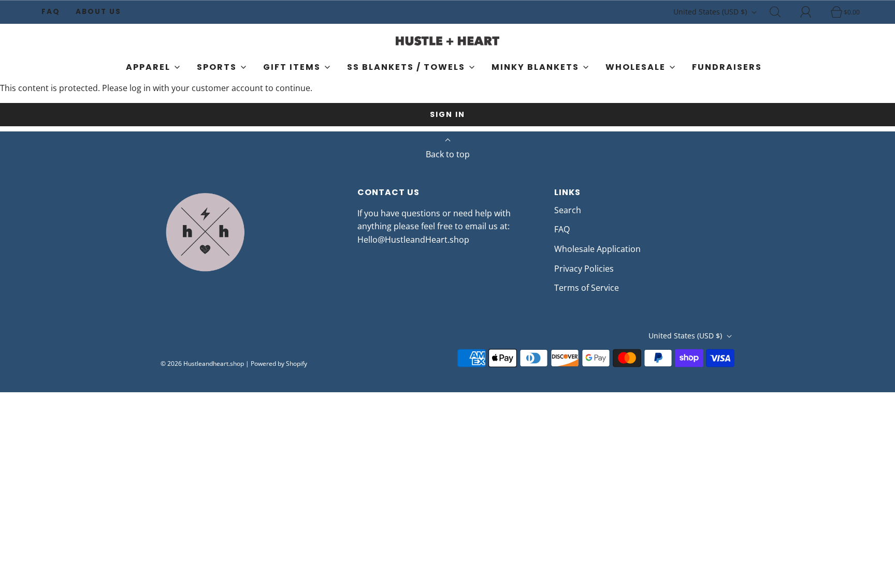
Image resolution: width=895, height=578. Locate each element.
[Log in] (811, 12)
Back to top (448, 154)
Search (567, 210)
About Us (98, 12)
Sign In (447, 114)
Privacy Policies (584, 268)
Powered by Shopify (279, 363)
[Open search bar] (781, 12)
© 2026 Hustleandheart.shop (202, 363)
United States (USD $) (711, 12)
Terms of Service (586, 287)
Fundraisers (727, 67)
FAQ (50, 12)
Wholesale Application (597, 249)
